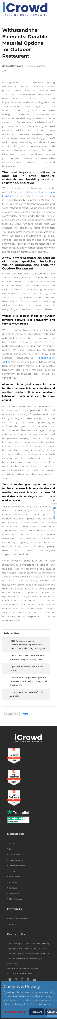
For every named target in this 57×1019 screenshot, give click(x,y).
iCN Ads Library (15, 899)
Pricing (11, 871)
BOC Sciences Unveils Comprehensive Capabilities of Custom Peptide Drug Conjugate (27, 645)
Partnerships (14, 877)
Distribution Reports (17, 865)
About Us (12, 882)
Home (11, 843)
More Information (15, 1012)
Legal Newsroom (16, 860)
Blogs (10, 849)
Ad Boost (12, 924)
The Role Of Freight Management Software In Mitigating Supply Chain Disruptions (29, 681)
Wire (25, 713)
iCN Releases (14, 893)
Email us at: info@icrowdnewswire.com (25, 968)
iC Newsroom (14, 854)
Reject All (37, 1012)
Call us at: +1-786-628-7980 (20, 973)
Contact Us (13, 888)
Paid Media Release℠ (17, 919)
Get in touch (13, 963)
